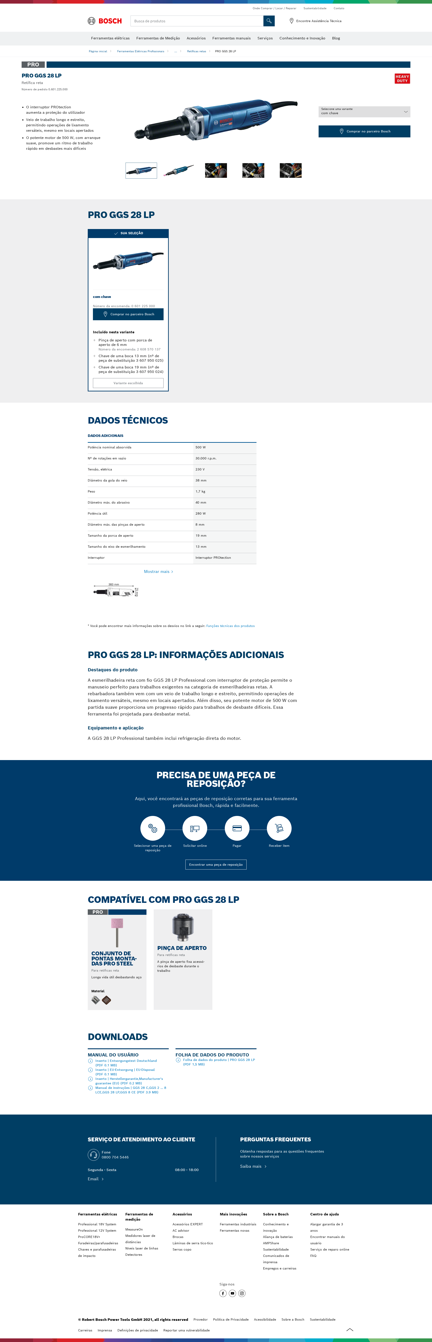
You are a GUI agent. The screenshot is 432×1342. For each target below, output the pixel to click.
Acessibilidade (265, 1319)
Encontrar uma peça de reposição (216, 865)
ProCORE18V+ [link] (89, 1237)
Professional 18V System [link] (97, 1224)
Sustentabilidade (315, 8)
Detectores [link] (133, 1255)
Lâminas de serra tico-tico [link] (193, 1243)
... (175, 51)
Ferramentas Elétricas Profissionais (140, 51)
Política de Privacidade (231, 1319)
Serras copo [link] (182, 1249)
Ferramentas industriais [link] (238, 1224)
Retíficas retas (196, 51)
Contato (339, 8)
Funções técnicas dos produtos (230, 626)
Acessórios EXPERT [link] (188, 1224)
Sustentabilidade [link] (276, 1249)
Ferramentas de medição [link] (139, 1217)
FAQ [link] (313, 1256)
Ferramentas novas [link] (234, 1230)
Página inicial (98, 51)
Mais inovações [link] (233, 1214)
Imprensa (105, 1330)
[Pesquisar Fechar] (259, 21)
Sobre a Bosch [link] (276, 1214)
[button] (223, 1293)
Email (94, 1178)
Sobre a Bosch (292, 1319)
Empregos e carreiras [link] (279, 1268)
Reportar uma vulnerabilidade (186, 1330)
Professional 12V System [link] (97, 1230)
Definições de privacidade (137, 1330)
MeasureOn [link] (134, 1229)
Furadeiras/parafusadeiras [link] (98, 1243)
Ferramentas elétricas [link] (97, 1214)
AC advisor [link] (181, 1230)
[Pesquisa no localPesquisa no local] (269, 21)
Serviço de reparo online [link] (329, 1249)
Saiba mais (251, 1166)
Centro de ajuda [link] (324, 1214)
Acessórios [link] (182, 1214)
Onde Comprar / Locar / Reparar (274, 8)
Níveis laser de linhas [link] (141, 1248)
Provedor (201, 1319)
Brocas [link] (178, 1237)
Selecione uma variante (337, 109)
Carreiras (85, 1330)
